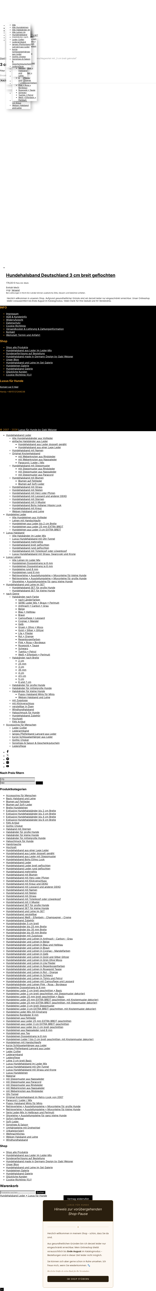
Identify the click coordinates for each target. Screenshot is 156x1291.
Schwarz (22, 92)
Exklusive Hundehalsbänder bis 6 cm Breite (31, 819)
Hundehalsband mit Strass (27, 486)
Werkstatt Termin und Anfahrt (23, 335)
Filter (39, 783)
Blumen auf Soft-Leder (31, 483)
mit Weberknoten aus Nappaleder (37, 459)
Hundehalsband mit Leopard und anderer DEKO (39, 496)
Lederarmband (19, 42)
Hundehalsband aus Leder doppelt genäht (42, 444)
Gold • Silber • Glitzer (31, 630)
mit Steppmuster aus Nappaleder (37, 471)
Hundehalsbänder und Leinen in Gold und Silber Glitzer (37, 956)
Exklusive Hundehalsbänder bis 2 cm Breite (31, 810)
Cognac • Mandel (28, 621)
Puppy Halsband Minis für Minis (36, 694)
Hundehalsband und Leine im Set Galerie (29, 362)
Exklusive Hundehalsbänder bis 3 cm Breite (31, 813)
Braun (21, 614)
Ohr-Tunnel (12, 1094)
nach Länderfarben (29, 599)
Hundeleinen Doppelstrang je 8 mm (32, 563)
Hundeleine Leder (16, 514)
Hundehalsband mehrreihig (27, 541)
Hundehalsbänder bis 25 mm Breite (26, 926)
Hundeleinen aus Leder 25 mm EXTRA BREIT (37, 526)
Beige (21, 608)
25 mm (22, 663)
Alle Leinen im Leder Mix (26, 560)
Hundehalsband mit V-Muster (29, 502)
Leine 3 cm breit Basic (19, 1060)
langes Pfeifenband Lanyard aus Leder (21, 45)
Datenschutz (13, 322)
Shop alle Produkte (17, 347)
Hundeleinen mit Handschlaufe (23, 1042)
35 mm (22, 669)
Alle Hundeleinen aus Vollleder (29, 517)
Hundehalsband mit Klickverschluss (26, 880)
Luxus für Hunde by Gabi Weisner (37, 429)
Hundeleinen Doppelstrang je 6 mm (32, 566)
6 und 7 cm (20, 80)
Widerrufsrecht (14, 319)
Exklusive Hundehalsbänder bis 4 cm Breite (31, 816)
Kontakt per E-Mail (9, 387)
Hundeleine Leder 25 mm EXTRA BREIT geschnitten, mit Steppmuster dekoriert (51, 1002)
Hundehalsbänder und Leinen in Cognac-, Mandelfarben (38, 950)
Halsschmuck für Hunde (26, 712)
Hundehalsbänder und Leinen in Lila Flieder (30, 963)
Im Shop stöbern (78, 1279)
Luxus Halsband (15, 532)
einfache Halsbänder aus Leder (30, 441)
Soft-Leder (12, 1121)
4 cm (21, 672)
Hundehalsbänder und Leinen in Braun (28, 947)
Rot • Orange (24, 80)
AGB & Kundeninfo (16, 316)
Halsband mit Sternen (18, 828)
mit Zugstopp (20, 700)
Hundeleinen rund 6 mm (26, 572)
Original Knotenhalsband (26, 453)
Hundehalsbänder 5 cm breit (22, 923)
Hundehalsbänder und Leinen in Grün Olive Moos (34, 960)
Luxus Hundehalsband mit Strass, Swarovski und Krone (44, 554)
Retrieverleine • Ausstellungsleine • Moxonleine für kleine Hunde (49, 575)
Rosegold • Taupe (26, 90)
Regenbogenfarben (27, 83)
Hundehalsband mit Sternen (28, 499)
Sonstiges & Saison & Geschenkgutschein (36, 742)
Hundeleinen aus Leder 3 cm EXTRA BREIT (36, 529)
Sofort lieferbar (15, 1118)
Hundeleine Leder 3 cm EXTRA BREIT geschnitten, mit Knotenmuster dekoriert (51, 1008)
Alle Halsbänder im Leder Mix (29, 535)
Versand (16, 290)
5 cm (21, 678)
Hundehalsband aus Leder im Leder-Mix (29, 350)
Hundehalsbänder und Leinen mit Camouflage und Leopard (40, 981)
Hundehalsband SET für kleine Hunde (33, 590)
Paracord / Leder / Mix (31, 462)
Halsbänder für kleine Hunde (28, 691)
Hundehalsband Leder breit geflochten (28, 865)
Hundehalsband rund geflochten (30, 547)
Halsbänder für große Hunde (28, 685)
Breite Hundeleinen (17, 807)
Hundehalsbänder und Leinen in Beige (27, 941)
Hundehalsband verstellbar (21, 914)
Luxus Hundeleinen (17, 1072)
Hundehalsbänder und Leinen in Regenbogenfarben (35, 966)
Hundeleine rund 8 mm (25, 569)
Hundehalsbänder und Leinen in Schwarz (29, 975)
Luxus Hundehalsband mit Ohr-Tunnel (33, 538)
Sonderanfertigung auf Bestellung (25, 353)
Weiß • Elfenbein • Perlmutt (34, 654)
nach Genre (12, 593)
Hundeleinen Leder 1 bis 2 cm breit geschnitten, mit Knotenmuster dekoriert (50, 1039)
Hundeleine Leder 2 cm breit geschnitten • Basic (34, 990)
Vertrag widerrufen (78, 1198)
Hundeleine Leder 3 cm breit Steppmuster (30, 1005)
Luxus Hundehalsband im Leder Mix (26, 1063)
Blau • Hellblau (26, 611)
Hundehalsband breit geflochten (30, 544)
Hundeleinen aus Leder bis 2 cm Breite (34, 523)
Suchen (40, 1192)
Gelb (21, 624)
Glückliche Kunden (16, 371)
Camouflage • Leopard (31, 618)
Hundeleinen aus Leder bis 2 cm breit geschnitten (34, 1027)
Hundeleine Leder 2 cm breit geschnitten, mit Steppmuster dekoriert (45, 993)
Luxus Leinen (13, 557)
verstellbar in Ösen (23, 706)
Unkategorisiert (15, 1130)
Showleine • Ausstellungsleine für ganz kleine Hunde (42, 581)
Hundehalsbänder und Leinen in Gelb (27, 953)
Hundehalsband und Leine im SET (25, 584)
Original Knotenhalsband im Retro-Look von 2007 (34, 1097)
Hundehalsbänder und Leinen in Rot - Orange (32, 972)
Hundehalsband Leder (18, 435)
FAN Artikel (18, 721)
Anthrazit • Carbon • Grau (33, 605)
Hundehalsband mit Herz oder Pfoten (33, 493)
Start (2, 58)
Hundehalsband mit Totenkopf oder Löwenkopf (39, 550)
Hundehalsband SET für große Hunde (33, 587)
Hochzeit (17, 718)
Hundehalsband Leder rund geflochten (28, 868)
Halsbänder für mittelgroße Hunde (32, 688)
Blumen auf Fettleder (30, 480)
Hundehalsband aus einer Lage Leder (39, 447)
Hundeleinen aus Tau (18, 1033)
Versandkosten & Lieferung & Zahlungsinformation (35, 328)
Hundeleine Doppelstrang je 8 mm (25, 987)
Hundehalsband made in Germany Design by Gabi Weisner (39, 356)
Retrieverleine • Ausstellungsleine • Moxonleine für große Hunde (49, 578)
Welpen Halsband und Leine (20, 106)
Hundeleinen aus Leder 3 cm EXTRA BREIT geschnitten (37, 1024)
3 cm (21, 666)
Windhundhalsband (23, 709)
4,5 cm (22, 675)
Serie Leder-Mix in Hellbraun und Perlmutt (30, 1112)
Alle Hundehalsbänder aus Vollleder (32, 438)
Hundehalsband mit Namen (27, 450)
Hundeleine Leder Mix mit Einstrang (26, 1011)
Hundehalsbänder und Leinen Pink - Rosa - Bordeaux (36, 984)
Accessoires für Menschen (21, 724)
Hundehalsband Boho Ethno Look (25, 859)
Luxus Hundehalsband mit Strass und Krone (31, 1069)
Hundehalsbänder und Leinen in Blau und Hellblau (34, 944)
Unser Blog (12, 359)
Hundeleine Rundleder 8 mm (22, 1014)
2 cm (21, 660)
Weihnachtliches (15, 1133)
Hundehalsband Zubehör (26, 715)
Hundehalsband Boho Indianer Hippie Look (36, 505)
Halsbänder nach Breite (25, 657)
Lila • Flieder (24, 78)
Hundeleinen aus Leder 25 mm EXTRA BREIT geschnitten (38, 1020)
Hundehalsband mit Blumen (28, 477)
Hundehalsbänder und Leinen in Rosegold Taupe (34, 969)
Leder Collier (18, 39)
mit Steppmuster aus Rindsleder (36, 468)
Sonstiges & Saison (17, 1124)
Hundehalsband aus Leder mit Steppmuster (31, 856)
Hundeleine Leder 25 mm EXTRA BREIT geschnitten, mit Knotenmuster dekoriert (52, 999)
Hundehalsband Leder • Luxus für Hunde (23, 1195)
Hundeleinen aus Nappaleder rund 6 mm (29, 1030)
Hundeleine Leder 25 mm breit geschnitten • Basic (35, 996)
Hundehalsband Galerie (19, 368)
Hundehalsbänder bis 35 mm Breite (26, 929)
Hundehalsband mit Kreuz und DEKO (27, 883)
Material (10, 1075)
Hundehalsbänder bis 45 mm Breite (26, 932)
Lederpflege (18, 66)
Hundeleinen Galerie (17, 365)
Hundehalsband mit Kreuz (19, 101)
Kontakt (10, 331)
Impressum (12, 313)
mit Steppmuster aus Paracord (35, 474)
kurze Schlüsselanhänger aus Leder (21, 51)
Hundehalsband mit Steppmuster (31, 465)
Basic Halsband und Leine (21, 798)
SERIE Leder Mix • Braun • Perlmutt (38, 602)
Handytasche (13, 844)
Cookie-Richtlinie (16, 325)
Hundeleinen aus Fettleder (21, 1017)
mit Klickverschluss (23, 703)
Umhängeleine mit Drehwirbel (23, 1127)
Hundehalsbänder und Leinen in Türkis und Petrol (34, 978)
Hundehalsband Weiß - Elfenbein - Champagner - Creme (38, 917)
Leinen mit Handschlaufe (26, 520)
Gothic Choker (19, 56)
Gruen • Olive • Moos (30, 627)
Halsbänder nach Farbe (25, 596)
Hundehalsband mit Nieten (27, 489)
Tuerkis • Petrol (25, 95)
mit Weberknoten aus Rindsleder (36, 456)
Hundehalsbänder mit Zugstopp (24, 935)
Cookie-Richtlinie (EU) (19, 374)
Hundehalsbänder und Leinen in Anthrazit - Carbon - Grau (39, 938)
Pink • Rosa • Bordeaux (24, 86)
